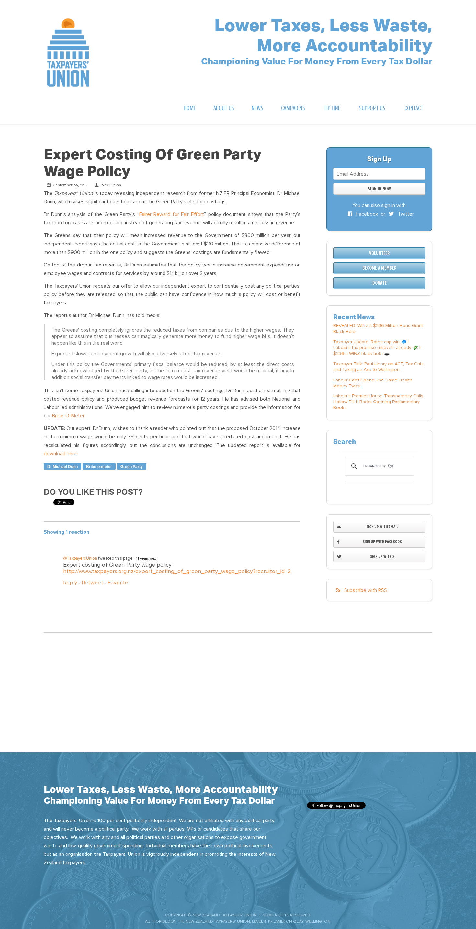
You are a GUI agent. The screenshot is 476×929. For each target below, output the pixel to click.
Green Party (131, 466)
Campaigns (293, 108)
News (257, 108)
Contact (413, 108)
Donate (379, 283)
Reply (70, 582)
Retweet (92, 582)
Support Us (372, 108)
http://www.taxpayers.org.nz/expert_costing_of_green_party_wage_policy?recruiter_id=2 (177, 571)
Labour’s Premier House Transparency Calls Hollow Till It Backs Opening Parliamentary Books (378, 401)
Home (190, 108)
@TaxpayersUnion (80, 558)
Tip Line (332, 108)
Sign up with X (382, 556)
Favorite (118, 582)
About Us (223, 108)
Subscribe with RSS (365, 590)
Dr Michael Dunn (62, 466)
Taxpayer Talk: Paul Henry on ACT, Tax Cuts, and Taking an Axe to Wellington (379, 366)
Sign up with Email (382, 526)
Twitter (405, 214)
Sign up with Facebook (382, 541)
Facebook (366, 214)
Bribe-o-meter (99, 466)
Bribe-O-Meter (68, 416)
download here (60, 453)
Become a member (379, 268)
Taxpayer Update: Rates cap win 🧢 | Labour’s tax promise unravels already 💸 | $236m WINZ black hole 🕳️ (376, 347)
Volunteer (379, 253)
